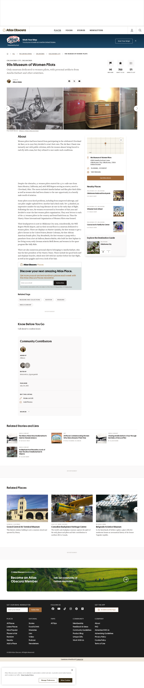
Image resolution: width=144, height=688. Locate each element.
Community (78, 619)
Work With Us (78, 640)
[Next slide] (137, 108)
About (97, 623)
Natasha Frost (25, 440)
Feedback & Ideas (80, 627)
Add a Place (12, 643)
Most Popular (12, 630)
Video (31, 637)
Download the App (108, 610)
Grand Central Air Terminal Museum (23, 527)
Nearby (10, 640)
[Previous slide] (7, 108)
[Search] (140, 30)
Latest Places (12, 627)
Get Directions (105, 178)
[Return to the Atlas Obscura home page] (15, 30)
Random (10, 637)
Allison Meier (17, 82)
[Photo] (118, 195)
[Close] (72, 670)
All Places (10, 623)
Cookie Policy (100, 640)
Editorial (33, 619)
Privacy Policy (59, 287)
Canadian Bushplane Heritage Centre (68, 527)
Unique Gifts (78, 637)
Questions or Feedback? (72, 659)
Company (99, 619)
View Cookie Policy (27, 675)
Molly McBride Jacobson (73, 440)
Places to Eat (12, 633)
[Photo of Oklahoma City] (93, 247)
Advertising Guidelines (104, 633)
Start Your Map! (124, 41)
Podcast (32, 640)
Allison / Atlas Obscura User (29, 131)
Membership (78, 623)
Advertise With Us (102, 630)
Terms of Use (68, 287)
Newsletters (34, 643)
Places (10, 619)
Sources (23, 411)
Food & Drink (34, 627)
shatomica (24, 374)
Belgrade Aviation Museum (108, 527)
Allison (22, 358)
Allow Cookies (65, 680)
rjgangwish (33, 374)
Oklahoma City (106, 244)
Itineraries (33, 630)
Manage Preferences (48, 680)
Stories (31, 623)
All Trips (54, 623)
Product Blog (78, 633)
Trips (53, 619)
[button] (110, 63)
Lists (30, 633)
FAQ (96, 627)
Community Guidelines (82, 630)
